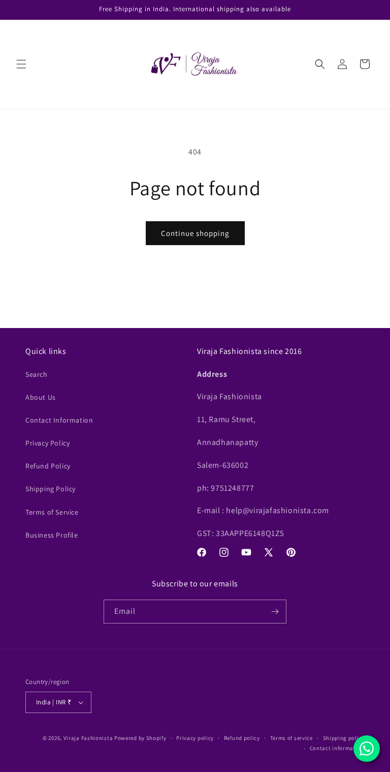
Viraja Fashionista (88, 737)
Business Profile (51, 535)
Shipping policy (344, 737)
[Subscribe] (275, 611)
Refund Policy (48, 465)
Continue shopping (195, 233)
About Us (40, 397)
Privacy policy (195, 737)
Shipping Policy (50, 488)
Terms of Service (52, 512)
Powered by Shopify (140, 737)
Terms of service (291, 737)
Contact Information (59, 420)
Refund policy (242, 737)
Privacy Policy (47, 443)
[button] (21, 64)
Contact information (337, 748)
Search (36, 374)
